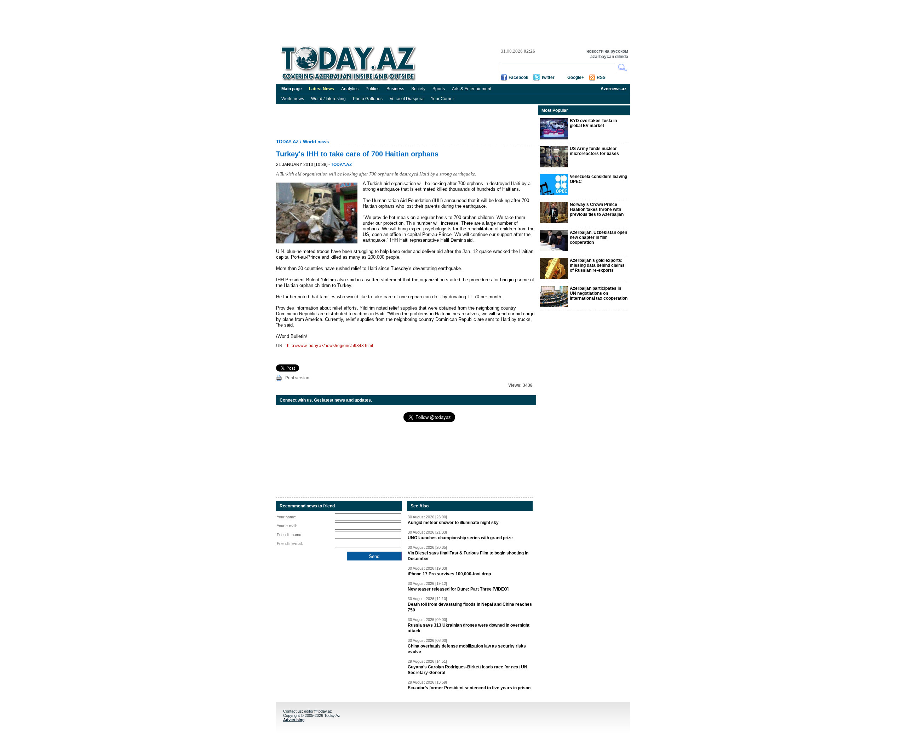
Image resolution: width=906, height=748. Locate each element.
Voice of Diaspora (407, 98)
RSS (601, 77)
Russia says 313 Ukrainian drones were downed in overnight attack (468, 628)
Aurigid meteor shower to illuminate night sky (453, 522)
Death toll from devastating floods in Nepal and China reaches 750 (470, 607)
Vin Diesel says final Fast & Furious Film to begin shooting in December (468, 556)
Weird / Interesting (328, 98)
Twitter (548, 77)
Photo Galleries (368, 98)
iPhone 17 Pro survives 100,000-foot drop (449, 573)
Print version (297, 377)
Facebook (518, 77)
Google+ (575, 77)
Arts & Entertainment (471, 88)
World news (292, 98)
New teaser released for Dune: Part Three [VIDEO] (458, 589)
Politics (372, 88)
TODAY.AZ (287, 141)
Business (395, 88)
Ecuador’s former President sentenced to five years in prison (469, 687)
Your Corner (442, 98)
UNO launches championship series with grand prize (460, 537)
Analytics (350, 88)
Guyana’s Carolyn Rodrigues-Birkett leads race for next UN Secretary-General (467, 669)
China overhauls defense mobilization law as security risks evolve (467, 649)
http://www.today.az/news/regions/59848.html (330, 345)
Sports (438, 88)
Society (418, 88)
